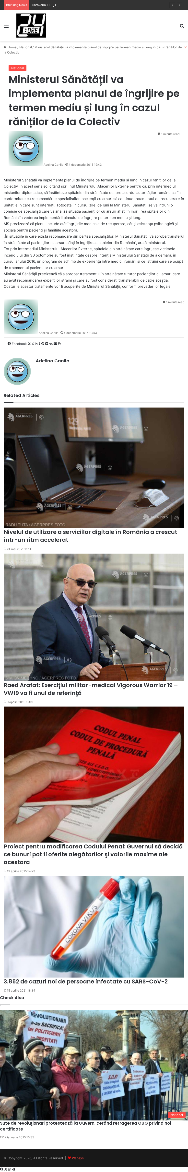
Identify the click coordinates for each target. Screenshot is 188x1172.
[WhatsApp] (10, 1169)
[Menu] (6, 27)
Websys (78, 1158)
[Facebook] (2, 1169)
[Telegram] (13, 1169)
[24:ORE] (31, 26)
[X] (6, 1169)
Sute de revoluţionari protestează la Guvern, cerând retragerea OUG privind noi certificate (85, 1126)
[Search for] (181, 27)
